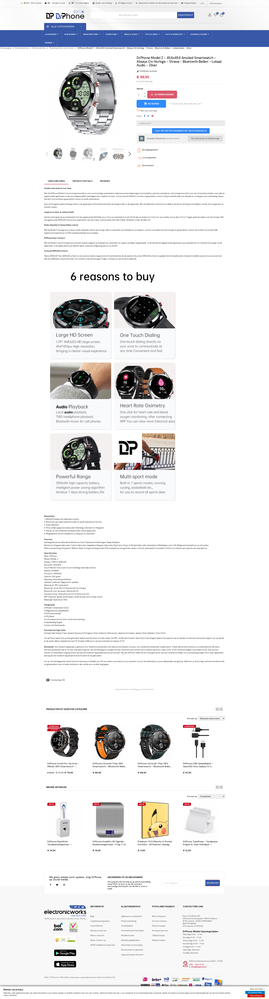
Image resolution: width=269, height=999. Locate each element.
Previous (217, 709)
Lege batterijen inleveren (132, 954)
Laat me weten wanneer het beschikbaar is (181, 130)
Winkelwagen (216, 3)
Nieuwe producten (98, 930)
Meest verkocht (97, 935)
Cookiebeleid (127, 926)
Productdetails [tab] (82, 181)
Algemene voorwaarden (131, 916)
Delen (144, 116)
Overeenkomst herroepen (132, 930)
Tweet (148, 116)
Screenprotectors (160, 930)
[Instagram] (64, 885)
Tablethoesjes (158, 935)
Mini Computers (159, 916)
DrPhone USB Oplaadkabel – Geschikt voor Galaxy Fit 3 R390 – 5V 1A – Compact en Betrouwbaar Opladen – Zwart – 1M (200, 765)
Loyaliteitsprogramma (100, 921)
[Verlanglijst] (215, 15)
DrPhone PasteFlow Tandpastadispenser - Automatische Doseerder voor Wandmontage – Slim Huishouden (63, 843)
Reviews (105, 181)
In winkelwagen (164, 94)
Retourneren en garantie (132, 950)
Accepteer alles (255, 992)
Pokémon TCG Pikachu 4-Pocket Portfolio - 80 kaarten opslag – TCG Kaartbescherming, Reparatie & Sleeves (155, 843)
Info (202, 3)
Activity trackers (159, 921)
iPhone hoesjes (158, 926)
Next (221, 709)
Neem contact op (98, 940)
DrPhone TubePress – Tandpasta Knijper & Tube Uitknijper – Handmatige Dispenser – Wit (200, 843)
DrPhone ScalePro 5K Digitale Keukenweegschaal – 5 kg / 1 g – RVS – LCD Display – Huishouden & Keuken (109, 843)
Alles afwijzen (256, 996)
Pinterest (152, 116)
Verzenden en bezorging (132, 945)
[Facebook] (50, 885)
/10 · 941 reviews (32, 3)
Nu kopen (151, 103)
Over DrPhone (96, 926)
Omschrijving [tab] (56, 181)
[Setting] (209, 15)
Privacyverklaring (128, 921)
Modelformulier (127, 935)
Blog (92, 916)
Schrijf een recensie (147, 71)
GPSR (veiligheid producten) (102, 945)
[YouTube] (57, 885)
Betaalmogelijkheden (130, 940)
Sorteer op (192, 718)
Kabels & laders (159, 940)
